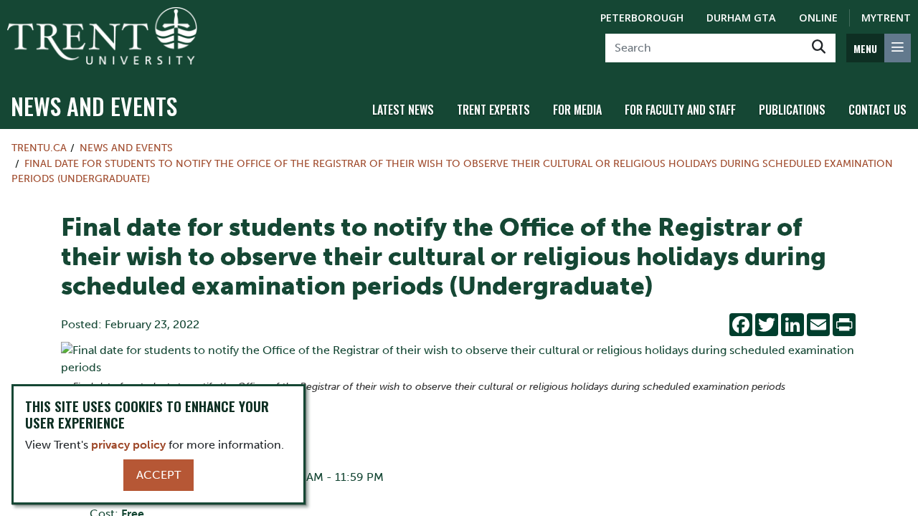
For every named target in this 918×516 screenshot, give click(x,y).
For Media (577, 109)
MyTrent (886, 17)
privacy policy (128, 445)
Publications (792, 109)
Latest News (403, 109)
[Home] (102, 35)
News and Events (94, 106)
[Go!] (819, 48)
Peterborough (641, 17)
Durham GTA (741, 17)
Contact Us (877, 109)
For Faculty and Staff (680, 109)
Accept (158, 475)
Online (818, 17)
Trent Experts (493, 109)
